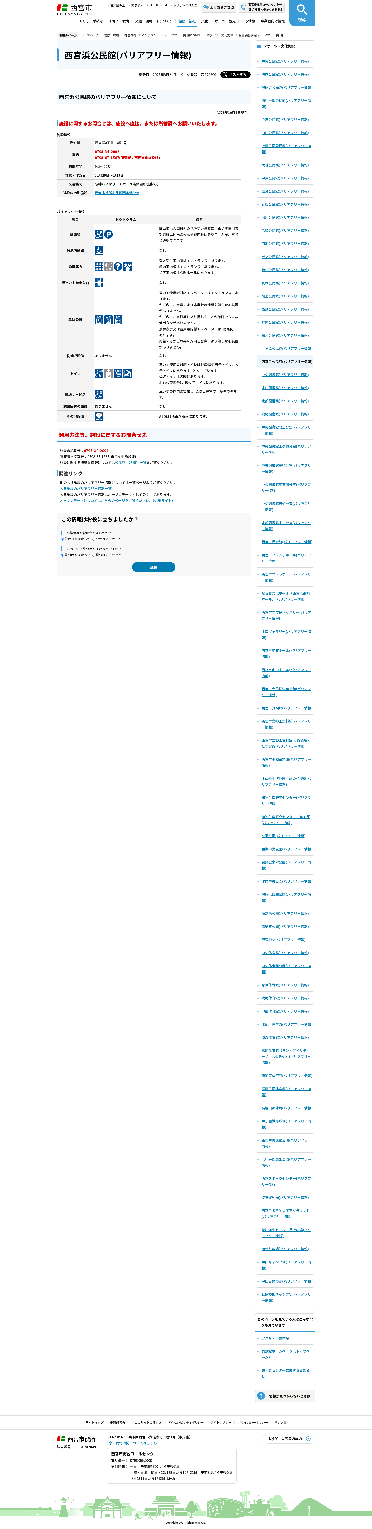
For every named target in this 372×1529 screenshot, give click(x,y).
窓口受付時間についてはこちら (133, 1442)
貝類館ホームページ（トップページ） (286, 1354)
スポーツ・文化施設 (219, 35)
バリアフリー (151, 35)
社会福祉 (130, 35)
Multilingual (158, 5)
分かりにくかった (109, 539)
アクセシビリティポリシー (186, 1422)
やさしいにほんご (185, 5)
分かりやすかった (77, 539)
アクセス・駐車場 (275, 1338)
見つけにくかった (109, 555)
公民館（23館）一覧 (130, 462)
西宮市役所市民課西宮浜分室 (117, 192)
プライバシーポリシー (253, 1422)
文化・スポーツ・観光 (218, 20)
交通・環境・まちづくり (154, 20)
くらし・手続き (91, 20)
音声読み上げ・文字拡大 (126, 5)
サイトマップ (94, 1422)
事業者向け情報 (273, 20)
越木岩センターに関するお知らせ (286, 1373)
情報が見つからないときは (289, 1396)
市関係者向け (119, 1422)
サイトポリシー (220, 1422)
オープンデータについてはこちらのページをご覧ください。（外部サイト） (117, 500)
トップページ (90, 35)
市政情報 (248, 20)
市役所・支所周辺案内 (285, 1438)
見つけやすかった (77, 555)
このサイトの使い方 (148, 1422)
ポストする (237, 74)
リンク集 (280, 1422)
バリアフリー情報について (183, 35)
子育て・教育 (119, 20)
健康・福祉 (187, 20)
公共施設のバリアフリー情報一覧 (86, 488)
